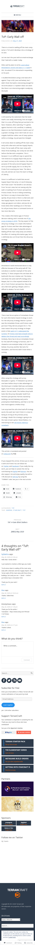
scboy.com (7, 454)
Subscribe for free (10, 687)
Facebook (15, 466)
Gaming (9, 510)
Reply (3, 585)
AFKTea (15, 477)
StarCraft (17, 510)
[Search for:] (17, 673)
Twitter (6, 466)
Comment (27, 660)
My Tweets (4, 841)
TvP (13, 508)
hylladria (5, 554)
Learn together (8, 705)
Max (3, 590)
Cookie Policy (12, 937)
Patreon (23, 471)
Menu (18, 15)
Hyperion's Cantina (16, 728)
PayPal (15, 471)
